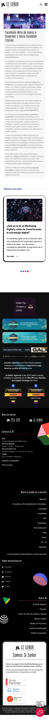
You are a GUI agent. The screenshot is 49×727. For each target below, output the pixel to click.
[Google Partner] (16, 681)
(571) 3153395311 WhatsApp (11, 457)
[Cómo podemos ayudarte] (40, 710)
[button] (46, 5)
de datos (7, 465)
